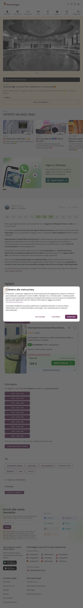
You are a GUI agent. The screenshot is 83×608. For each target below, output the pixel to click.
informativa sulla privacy (14, 302)
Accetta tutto (71, 317)
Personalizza (56, 317)
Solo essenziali (40, 317)
